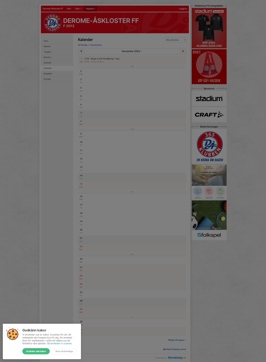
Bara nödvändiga (64, 351)
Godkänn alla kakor (36, 351)
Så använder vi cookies (59, 343)
